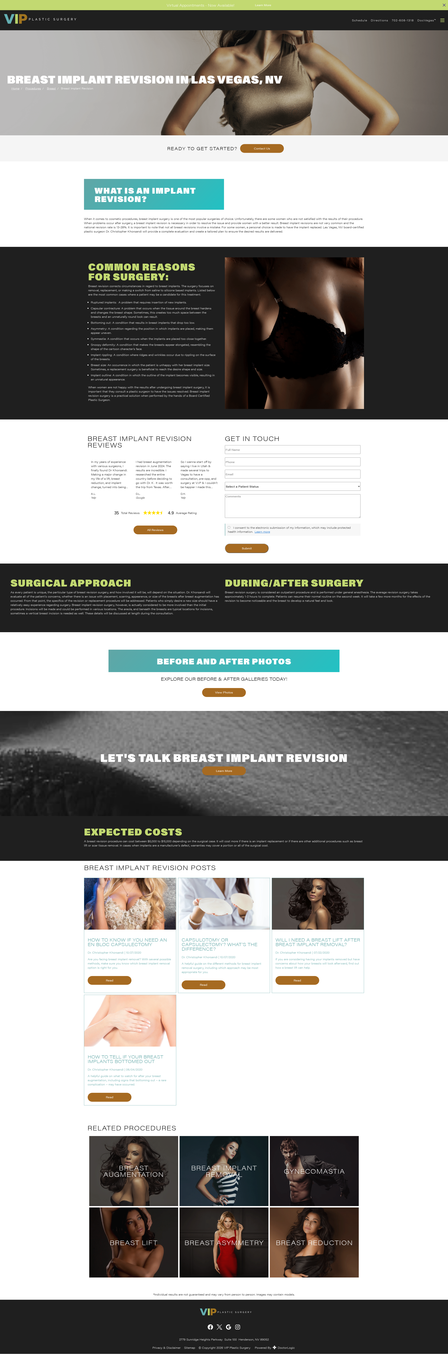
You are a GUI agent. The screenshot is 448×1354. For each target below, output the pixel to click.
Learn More (263, 5)
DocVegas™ (426, 20)
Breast (51, 88)
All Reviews (155, 530)
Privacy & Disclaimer (166, 1347)
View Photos (224, 692)
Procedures (33, 88)
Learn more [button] (262, 532)
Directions (379, 20)
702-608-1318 (403, 20)
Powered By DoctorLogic (275, 1348)
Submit (247, 548)
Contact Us (262, 148)
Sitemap (189, 1347)
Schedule (359, 20)
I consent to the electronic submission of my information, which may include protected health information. (289, 529)
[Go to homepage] (173, 20)
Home (15, 88)
